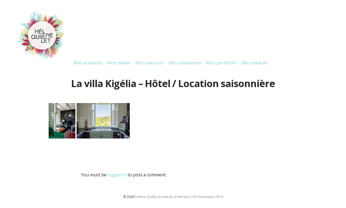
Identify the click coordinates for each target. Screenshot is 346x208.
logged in (117, 175)
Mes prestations (185, 63)
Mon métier (119, 63)
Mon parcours (149, 63)
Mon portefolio (221, 63)
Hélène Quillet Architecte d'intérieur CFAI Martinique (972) (179, 196)
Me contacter (254, 63)
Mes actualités (88, 63)
